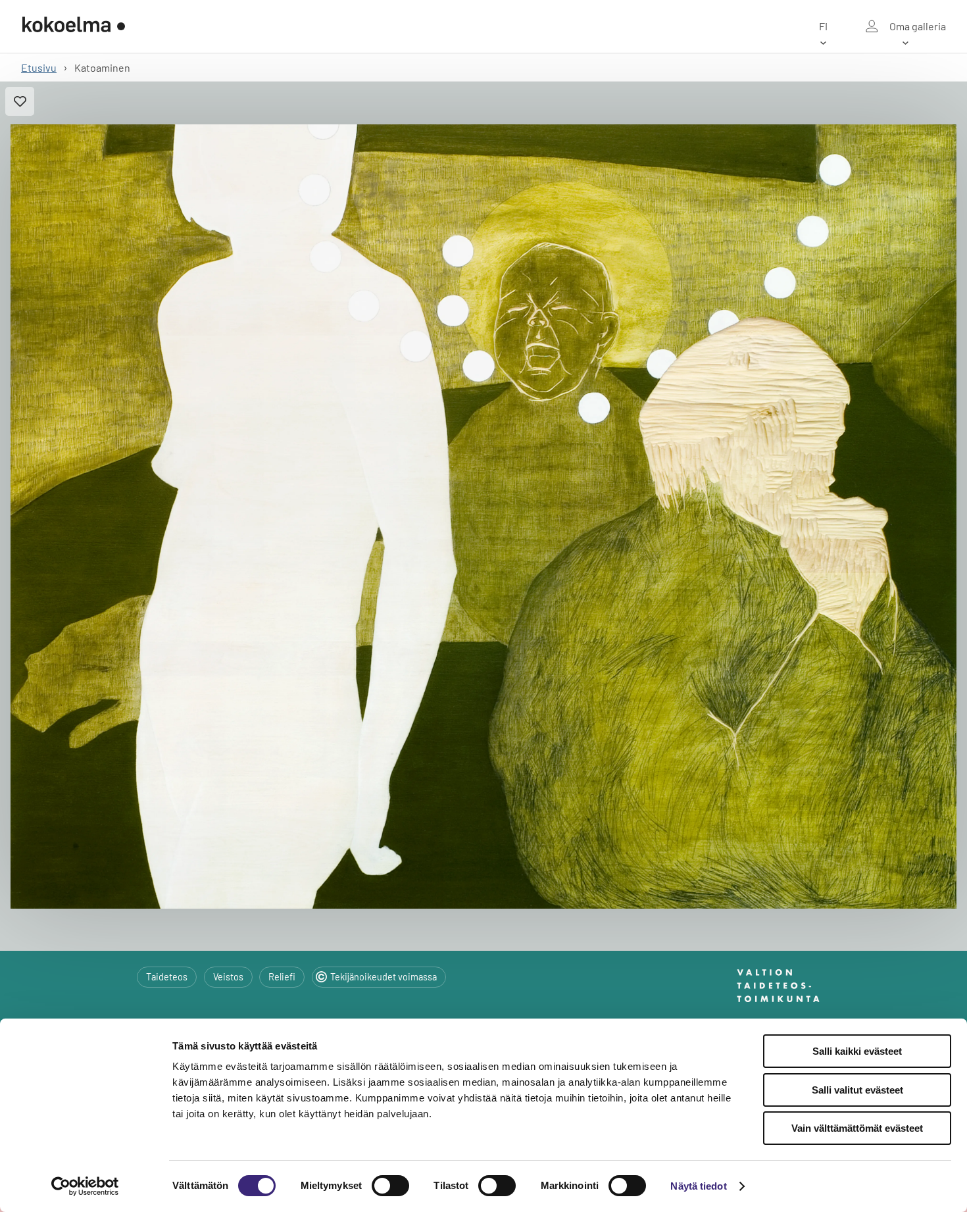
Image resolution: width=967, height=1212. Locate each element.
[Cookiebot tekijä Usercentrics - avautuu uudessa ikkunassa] (85, 1186)
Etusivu (39, 67)
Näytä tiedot (698, 1186)
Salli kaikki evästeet (857, 1051)
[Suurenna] (483, 516)
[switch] (390, 1185)
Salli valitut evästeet (857, 1090)
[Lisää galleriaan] (19, 101)
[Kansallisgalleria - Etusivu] (74, 26)
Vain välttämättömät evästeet (857, 1128)
